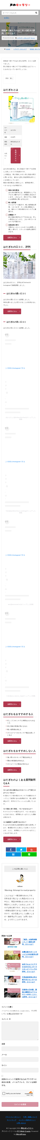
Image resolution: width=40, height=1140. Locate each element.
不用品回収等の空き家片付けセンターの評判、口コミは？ (29, 979)
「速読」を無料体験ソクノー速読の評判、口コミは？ (29, 941)
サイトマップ (11, 1120)
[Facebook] (11, 849)
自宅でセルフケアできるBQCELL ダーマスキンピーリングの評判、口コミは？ (29, 967)
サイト (4, 1065)
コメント (6, 1019)
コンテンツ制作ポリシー (27, 1120)
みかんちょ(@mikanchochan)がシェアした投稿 (21, 418)
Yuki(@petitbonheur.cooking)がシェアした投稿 (21, 512)
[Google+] (32, 849)
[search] (36, 13)
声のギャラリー (27, 1128)
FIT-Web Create (24, 1131)
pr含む (6, 18)
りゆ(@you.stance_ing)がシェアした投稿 (20, 696)
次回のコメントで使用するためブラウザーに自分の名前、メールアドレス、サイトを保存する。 (19, 1082)
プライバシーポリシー (13, 1117)
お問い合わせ (21, 1123)
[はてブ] (13, 854)
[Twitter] (21, 849)
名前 (3, 1044)
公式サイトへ (15, 155)
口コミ (33, 38)
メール (4, 1054)
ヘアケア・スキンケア (23, 38)
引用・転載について (30, 1117)
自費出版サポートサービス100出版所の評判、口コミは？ (30, 954)
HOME (8, 49)
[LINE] (29, 854)
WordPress (21, 1134)
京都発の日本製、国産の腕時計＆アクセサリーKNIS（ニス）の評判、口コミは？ (29, 993)
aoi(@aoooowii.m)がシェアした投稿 (20, 604)
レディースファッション (13, 990)
